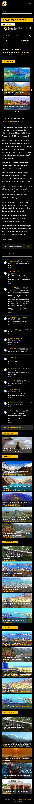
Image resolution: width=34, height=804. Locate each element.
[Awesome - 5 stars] (17, 52)
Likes (3, 49)
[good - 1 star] (7, 52)
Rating (4, 52)
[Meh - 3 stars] (12, 52)
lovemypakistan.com (23, 784)
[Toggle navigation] (30, 4)
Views (4, 55)
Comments (17, 55)
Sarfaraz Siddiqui (9, 121)
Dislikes (12, 49)
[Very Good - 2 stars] (10, 52)
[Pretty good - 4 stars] (14, 52)
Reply (10, 267)
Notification (7, 24)
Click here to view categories (12, 427)
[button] (2, 90)
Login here (25, 246)
